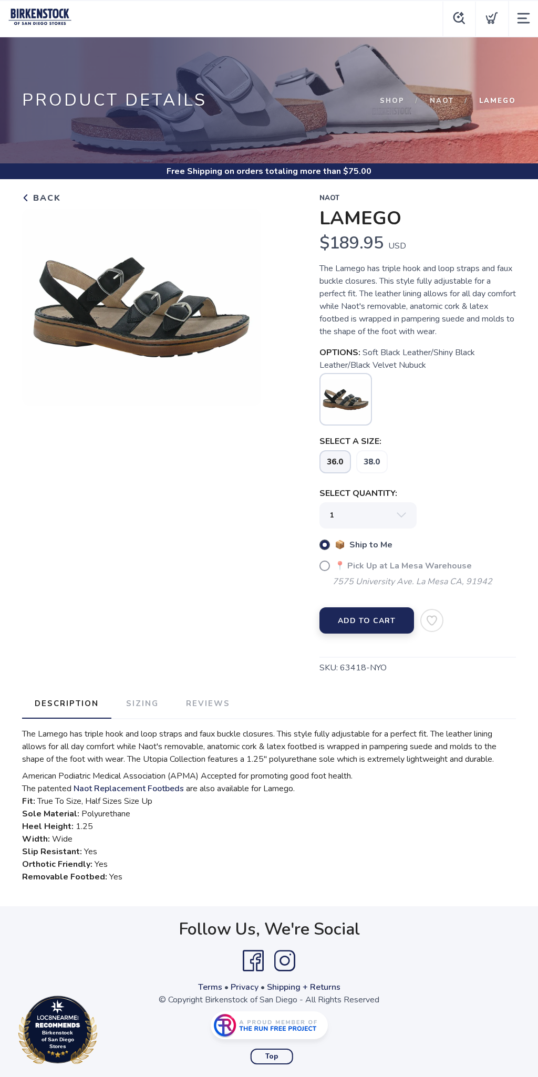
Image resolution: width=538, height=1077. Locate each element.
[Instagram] (285, 961)
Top (271, 1056)
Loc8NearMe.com (103, 1032)
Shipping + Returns (303, 987)
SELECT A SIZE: (350, 441)
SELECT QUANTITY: (358, 493)
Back (45, 198)
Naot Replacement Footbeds (129, 788)
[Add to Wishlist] (431, 620)
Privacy (244, 987)
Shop (392, 101)
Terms (210, 987)
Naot (442, 101)
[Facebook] (253, 961)
